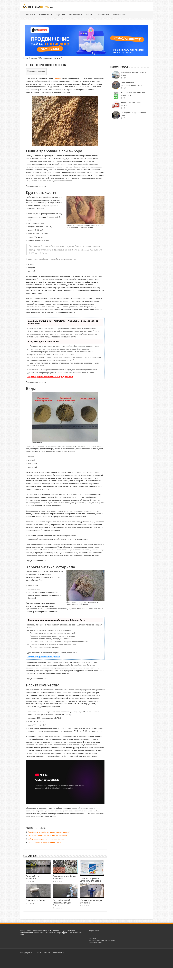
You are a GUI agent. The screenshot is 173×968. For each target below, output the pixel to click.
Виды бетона (45, 14)
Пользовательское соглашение (102, 940)
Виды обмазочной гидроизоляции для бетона (62, 902)
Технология (103, 14)
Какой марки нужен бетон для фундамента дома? (49, 832)
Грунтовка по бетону (35, 900)
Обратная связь (95, 943)
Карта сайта (94, 931)
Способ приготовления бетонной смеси (44, 842)
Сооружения (75, 14)
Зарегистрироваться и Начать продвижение (50, 376)
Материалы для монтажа (49, 58)
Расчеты (89, 14)
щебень (58, 78)
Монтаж (30, 14)
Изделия (60, 14)
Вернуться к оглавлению (36, 186)
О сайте (92, 938)
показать (41, 71)
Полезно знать (120, 14)
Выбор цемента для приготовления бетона (46, 839)
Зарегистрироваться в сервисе (43, 657)
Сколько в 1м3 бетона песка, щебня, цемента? (47, 835)
